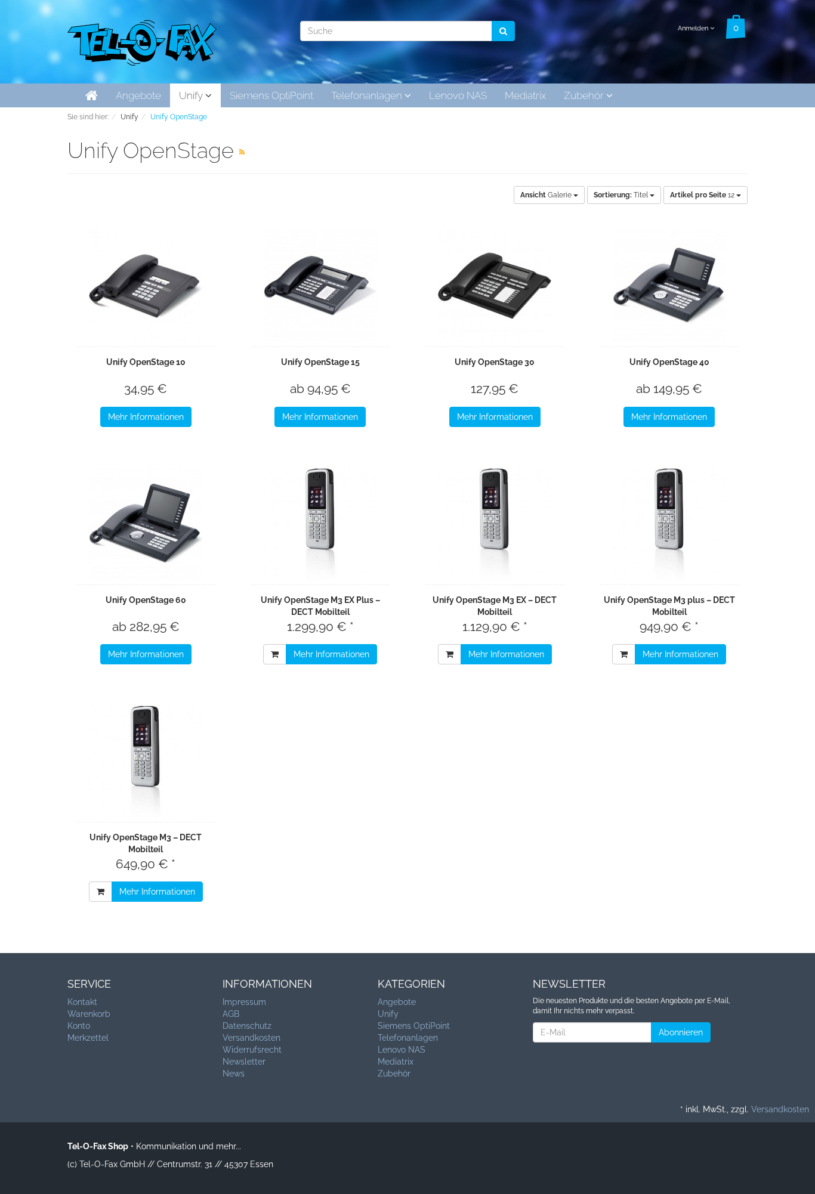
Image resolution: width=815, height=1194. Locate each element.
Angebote (138, 95)
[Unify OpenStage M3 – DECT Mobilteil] (145, 761)
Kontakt (82, 1002)
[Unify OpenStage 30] (494, 286)
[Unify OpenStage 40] (669, 286)
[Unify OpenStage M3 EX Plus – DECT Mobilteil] (320, 523)
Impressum (244, 1002)
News (234, 1073)
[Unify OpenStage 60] (145, 523)
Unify (192, 95)
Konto (78, 1026)
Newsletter (244, 1061)
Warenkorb (88, 1014)
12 (703, 195)
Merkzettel (88, 1038)
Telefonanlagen (368, 95)
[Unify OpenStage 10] (145, 286)
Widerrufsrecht (252, 1049)
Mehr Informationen (146, 417)
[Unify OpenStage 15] (320, 286)
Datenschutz (247, 1026)
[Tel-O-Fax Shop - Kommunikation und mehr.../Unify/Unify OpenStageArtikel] (242, 152)
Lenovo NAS (458, 95)
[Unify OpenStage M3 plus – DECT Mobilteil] (669, 523)
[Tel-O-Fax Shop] (142, 40)
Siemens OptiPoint (271, 95)
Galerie (546, 195)
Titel (622, 195)
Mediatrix (525, 95)
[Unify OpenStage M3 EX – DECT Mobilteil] (494, 523)
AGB (231, 1014)
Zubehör (585, 95)
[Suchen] (503, 31)
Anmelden (694, 28)
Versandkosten (251, 1038)
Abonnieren (681, 1032)
